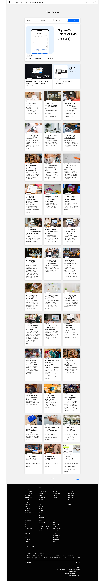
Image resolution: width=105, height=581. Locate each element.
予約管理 (40, 495)
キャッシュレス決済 (28, 491)
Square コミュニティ (57, 535)
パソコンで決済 (27, 508)
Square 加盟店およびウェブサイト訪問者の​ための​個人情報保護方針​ (68, 569)
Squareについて (42, 522)
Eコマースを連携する (57, 493)
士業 (25, 543)
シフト (40, 504)
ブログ (54, 533)
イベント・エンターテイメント (30, 530)
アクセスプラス (41, 502)
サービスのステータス (57, 543)
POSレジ (40, 489)
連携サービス (41, 515)
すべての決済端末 (71, 502)
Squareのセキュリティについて (74, 571)
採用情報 (40, 530)
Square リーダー (71, 495)
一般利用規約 (78, 567)
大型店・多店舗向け (28, 533)
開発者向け (55, 497)
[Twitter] (76, 562)
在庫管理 (40, 508)
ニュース (40, 524)
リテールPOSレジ (42, 493)
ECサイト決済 (27, 510)
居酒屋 (26, 537)
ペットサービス (27, 544)
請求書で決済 (27, 506)
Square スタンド (71, 497)
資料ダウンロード (56, 524)
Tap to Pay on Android (29, 499)
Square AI (41, 510)
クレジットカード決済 (28, 493)
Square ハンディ (71, 489)
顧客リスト (41, 506)
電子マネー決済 (27, 504)
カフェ (26, 535)
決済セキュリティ (28, 512)
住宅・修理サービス (28, 528)
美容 (25, 526)
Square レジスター (71, 493)
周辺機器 (69, 504)
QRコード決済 (27, 495)
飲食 (25, 524)
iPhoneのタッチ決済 (28, 497)
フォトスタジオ (56, 495)
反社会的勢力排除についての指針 (74, 575)
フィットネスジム (28, 548)
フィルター (73, 20)
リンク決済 (55, 491)
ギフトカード (41, 512)
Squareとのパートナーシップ (44, 528)
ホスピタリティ (27, 539)
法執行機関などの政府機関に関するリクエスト (72, 573)
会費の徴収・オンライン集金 (30, 546)
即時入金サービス (42, 499)
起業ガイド (55, 541)
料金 (54, 522)
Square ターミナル (71, 491)
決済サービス (27, 489)
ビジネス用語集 (56, 539)
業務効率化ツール (42, 517)
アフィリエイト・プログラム (44, 526)
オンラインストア (56, 489)
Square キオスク (71, 499)
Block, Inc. (78, 577)
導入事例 (54, 526)
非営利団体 (27, 541)
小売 (25, 522)
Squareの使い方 (56, 537)
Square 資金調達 (42, 497)
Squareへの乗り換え (57, 528)
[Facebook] (78, 562)
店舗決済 (26, 502)
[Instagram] (79, 562)
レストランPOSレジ (42, 491)
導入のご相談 (55, 530)
